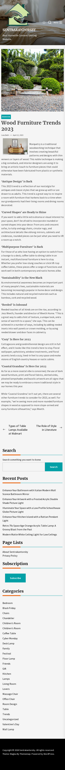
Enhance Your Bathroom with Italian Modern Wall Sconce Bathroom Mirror (29, 492)
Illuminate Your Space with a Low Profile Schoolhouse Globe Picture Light (31, 509)
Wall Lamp (8, 729)
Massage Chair (10, 693)
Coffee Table (9, 633)
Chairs (6, 613)
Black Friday (9, 608)
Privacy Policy (10, 555)
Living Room (9, 683)
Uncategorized (10, 719)
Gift (4, 668)
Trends (6, 714)
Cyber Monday (10, 638)
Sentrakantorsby (19, 30)
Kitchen (7, 673)
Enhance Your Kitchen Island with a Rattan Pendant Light (30, 518)
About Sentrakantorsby (15, 551)
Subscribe (15, 578)
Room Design (10, 704)
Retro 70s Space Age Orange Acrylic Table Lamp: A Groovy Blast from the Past (29, 527)
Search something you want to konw (22, 459)
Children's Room (12, 623)
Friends (6, 663)
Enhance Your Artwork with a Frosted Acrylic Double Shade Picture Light (30, 500)
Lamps (6, 678)
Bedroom (8, 603)
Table (6, 709)
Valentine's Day (11, 724)
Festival (7, 653)
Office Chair (9, 699)
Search (54, 466)
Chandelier (8, 618)
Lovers (6, 688)
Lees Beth (5, 135)
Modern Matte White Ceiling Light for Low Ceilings (30, 534)
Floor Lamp (9, 658)
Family (6, 648)
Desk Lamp (8, 643)
